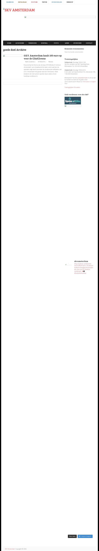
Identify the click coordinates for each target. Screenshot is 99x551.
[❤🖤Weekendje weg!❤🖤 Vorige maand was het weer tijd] (72, 445)
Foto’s (56, 43)
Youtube (34, 2)
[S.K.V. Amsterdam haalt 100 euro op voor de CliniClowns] (12, 64)
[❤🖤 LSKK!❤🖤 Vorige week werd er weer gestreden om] (88, 461)
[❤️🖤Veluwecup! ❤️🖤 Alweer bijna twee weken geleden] (88, 513)
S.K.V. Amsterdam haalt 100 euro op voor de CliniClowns (43, 57)
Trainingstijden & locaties (72, 87)
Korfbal (44, 43)
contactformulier (82, 78)
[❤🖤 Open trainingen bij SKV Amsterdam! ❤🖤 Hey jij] (72, 312)
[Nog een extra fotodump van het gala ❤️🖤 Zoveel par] (72, 353)
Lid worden (19, 43)
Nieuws (51, 62)
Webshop (69, 2)
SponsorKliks (56, 2)
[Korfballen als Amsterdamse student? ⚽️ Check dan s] (88, 285)
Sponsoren (77, 43)
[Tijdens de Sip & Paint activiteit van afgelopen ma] (72, 395)
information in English (89, 81)
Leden (67, 43)
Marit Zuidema (29, 62)
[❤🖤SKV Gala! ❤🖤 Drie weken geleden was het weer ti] (88, 366)
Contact (89, 43)
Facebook (10, 2)
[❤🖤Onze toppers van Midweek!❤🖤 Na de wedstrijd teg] (72, 501)
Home (9, 43)
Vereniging (32, 43)
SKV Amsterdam (10, 549)
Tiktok (44, 2)
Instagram (22, 2)
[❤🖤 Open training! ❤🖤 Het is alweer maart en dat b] (88, 407)
